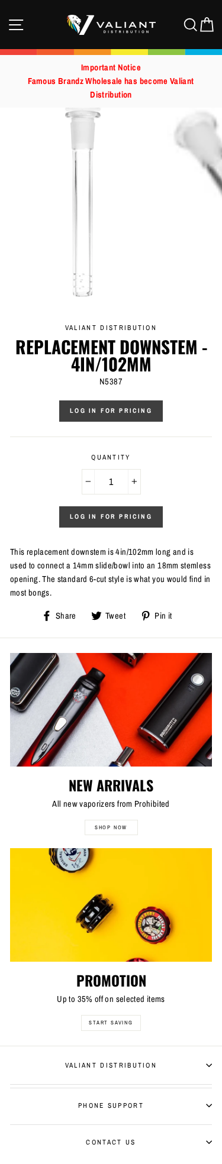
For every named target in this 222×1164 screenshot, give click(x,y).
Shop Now (111, 827)
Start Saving (111, 1022)
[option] (111, 81)
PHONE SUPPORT (111, 1105)
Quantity (111, 457)
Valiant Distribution (111, 1065)
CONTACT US (111, 1142)
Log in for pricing (111, 410)
